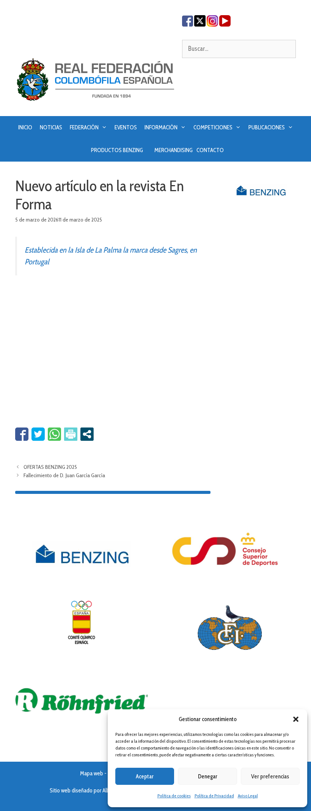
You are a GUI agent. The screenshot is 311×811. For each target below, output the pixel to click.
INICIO (25, 127)
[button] (296, 719)
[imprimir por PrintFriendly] (70, 434)
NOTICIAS (51, 127)
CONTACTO (210, 150)
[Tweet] (38, 434)
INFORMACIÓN (161, 127)
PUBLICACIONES (266, 127)
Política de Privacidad (214, 795)
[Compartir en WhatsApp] (54, 434)
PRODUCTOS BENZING (117, 150)
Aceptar (145, 776)
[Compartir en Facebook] (21, 434)
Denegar (207, 776)
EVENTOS (126, 127)
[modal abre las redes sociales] (87, 434)
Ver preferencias (270, 776)
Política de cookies (174, 795)
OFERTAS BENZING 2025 (50, 467)
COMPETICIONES (212, 127)
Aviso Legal (248, 795)
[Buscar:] (239, 48)
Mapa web (91, 773)
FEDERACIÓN (84, 127)
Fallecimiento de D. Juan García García (64, 475)
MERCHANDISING (173, 150)
